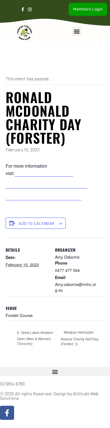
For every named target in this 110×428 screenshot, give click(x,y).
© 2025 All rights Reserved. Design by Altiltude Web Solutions (49, 396)
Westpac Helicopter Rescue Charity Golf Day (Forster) (79, 338)
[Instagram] (30, 9)
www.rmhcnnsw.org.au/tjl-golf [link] (44, 173)
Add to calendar (37, 223)
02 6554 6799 (12, 383)
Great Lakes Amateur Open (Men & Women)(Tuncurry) (35, 338)
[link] (46, 185)
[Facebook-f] (23, 9)
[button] (77, 31)
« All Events (18, 66)
